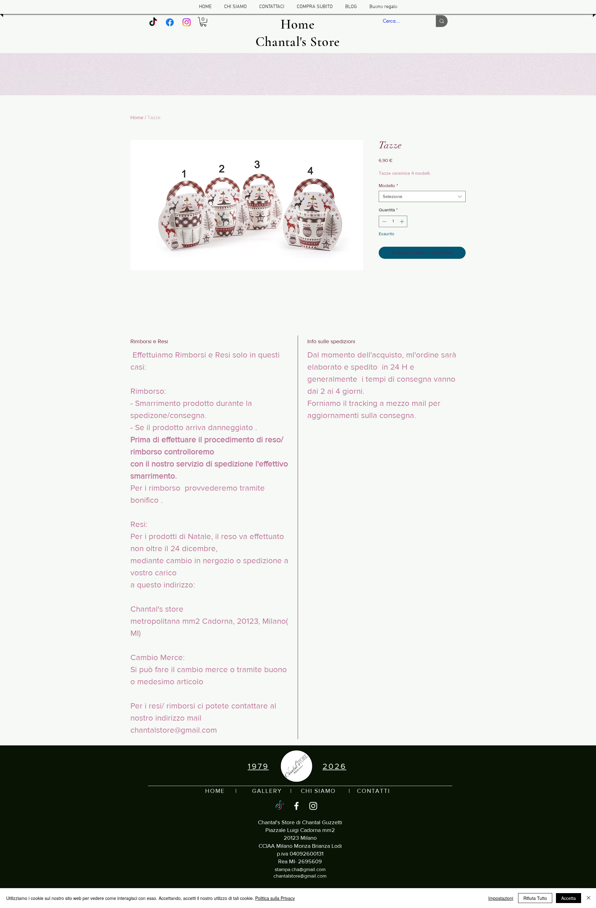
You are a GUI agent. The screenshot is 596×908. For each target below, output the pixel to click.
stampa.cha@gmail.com (300, 869)
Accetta (568, 898)
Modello (388, 185)
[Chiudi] (588, 898)
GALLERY (267, 791)
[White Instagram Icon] (313, 806)
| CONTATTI (363, 791)
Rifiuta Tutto (535, 898)
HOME (215, 791)
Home (136, 117)
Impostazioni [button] (500, 898)
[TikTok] (153, 22)
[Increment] (402, 221)
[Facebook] (170, 22)
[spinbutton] (393, 221)
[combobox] (422, 196)
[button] (203, 21)
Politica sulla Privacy (275, 898)
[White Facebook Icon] (296, 806)
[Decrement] (383, 221)
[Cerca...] (442, 21)
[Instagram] (186, 22)
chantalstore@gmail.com (300, 876)
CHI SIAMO (318, 791)
